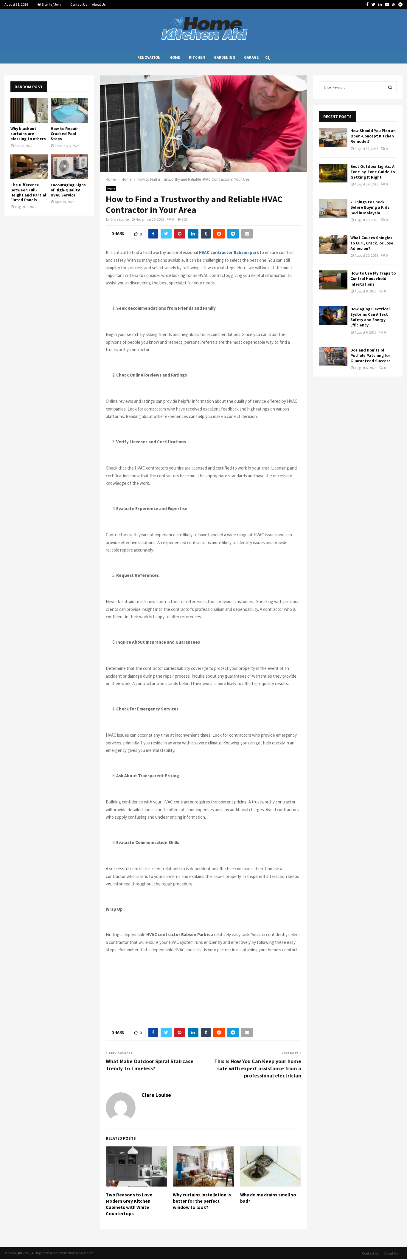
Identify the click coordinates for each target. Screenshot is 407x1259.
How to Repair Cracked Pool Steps (64, 133)
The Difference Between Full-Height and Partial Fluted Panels (28, 192)
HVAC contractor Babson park (229, 252)
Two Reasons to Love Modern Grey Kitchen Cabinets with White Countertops (129, 1204)
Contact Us (78, 4)
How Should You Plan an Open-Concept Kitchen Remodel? (373, 136)
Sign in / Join (51, 4)
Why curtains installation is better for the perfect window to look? (202, 1201)
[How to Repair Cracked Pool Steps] (69, 110)
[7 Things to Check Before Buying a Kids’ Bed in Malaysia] (333, 208)
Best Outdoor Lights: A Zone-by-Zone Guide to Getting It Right (372, 172)
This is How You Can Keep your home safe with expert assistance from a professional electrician (257, 1068)
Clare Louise (119, 219)
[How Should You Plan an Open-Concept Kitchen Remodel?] (333, 137)
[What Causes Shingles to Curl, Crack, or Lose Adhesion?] (333, 244)
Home (175, 57)
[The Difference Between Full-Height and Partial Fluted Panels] (29, 166)
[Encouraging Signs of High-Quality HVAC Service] (69, 166)
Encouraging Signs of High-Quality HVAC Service (68, 190)
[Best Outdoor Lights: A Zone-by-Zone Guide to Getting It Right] (333, 173)
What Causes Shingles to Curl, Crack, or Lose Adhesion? (371, 243)
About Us (98, 4)
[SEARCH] (390, 87)
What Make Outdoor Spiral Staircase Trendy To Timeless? (149, 1065)
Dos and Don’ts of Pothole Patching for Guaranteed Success (370, 355)
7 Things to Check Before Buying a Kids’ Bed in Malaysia (370, 207)
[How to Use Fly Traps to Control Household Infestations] (333, 279)
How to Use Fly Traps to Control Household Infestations (373, 278)
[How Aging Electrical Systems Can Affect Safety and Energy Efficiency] (333, 315)
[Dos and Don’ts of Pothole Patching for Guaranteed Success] (333, 356)
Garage (251, 57)
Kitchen (197, 57)
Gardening (224, 57)
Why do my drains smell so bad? (268, 1198)
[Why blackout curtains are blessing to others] (29, 110)
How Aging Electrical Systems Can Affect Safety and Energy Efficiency (370, 317)
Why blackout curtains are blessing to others (28, 133)
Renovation (149, 57)
